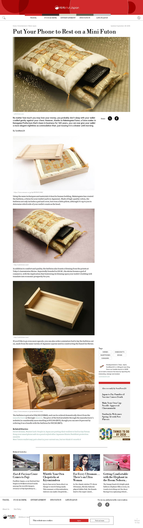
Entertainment (68, 18)
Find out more (99, 520)
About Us (6, 509)
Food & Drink (50, 18)
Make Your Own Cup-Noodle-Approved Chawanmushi (112, 406)
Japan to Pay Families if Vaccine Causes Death (113, 395)
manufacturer (19, 417)
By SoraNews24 (19, 130)
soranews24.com (104, 376)
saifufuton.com (19, 114)
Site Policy (17, 509)
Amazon (38, 417)
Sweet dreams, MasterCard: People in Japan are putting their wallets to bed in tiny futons (51, 431)
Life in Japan (102, 18)
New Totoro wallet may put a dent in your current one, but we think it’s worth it (47, 439)
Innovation (85, 18)
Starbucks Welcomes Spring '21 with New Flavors (112, 417)
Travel (33, 18)
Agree (79, 520)
